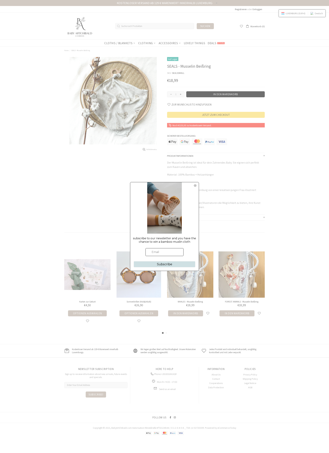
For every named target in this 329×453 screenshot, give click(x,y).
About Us (216, 374)
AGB (250, 387)
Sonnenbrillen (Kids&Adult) (139, 301)
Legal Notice (250, 383)
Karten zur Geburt (87, 301)
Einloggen (257, 9)
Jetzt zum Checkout (216, 114)
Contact (216, 378)
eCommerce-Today (226, 427)
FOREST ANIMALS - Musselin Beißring (241, 301)
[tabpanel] (87, 291)
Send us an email (167, 389)
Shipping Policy (250, 378)
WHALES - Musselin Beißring (190, 301)
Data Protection (216, 387)
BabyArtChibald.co (120, 427)
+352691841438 (168, 374)
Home (66, 50)
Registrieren (241, 9)
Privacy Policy (250, 374)
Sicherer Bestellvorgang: (181, 135)
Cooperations (216, 383)
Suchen (205, 26)
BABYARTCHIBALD (80, 26)
